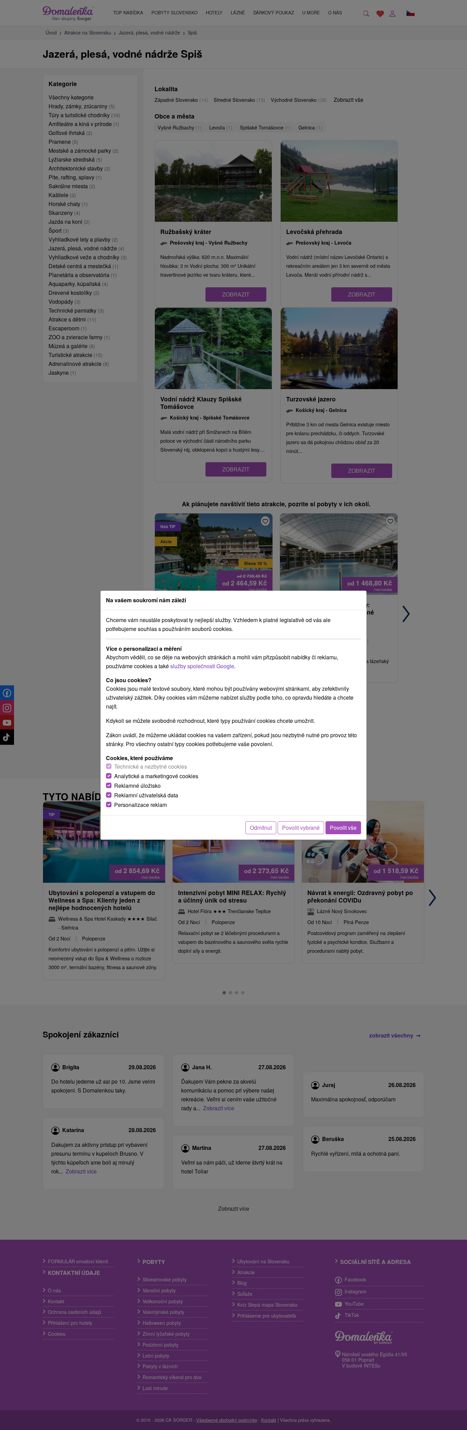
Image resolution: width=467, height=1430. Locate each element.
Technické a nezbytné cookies (150, 766)
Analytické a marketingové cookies (156, 776)
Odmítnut (261, 827)
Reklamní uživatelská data (146, 795)
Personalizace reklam (140, 805)
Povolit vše (343, 827)
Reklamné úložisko (137, 785)
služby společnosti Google (202, 666)
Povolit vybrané (301, 827)
